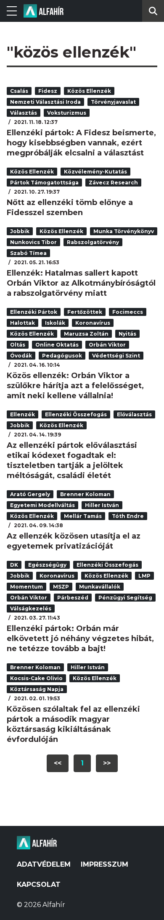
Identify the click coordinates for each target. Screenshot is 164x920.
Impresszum (104, 864)
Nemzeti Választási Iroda (45, 102)
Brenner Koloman (85, 494)
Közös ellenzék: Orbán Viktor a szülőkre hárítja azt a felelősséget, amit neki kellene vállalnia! (75, 385)
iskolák (55, 323)
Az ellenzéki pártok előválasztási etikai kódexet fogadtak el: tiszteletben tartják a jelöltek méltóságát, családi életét (72, 460)
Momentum (26, 587)
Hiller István (102, 505)
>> (107, 763)
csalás (19, 91)
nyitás (127, 334)
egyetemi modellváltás (42, 505)
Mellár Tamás (83, 516)
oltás (17, 345)
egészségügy (47, 565)
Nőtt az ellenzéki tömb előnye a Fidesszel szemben (70, 207)
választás (23, 113)
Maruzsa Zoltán (86, 334)
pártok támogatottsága (44, 182)
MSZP (61, 587)
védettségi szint (116, 355)
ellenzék (22, 414)
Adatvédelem (44, 864)
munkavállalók (99, 587)
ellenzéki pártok (33, 312)
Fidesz (47, 91)
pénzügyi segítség (125, 597)
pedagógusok (62, 355)
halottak (22, 323)
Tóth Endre (128, 516)
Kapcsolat (39, 884)
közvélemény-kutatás (95, 171)
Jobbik (19, 231)
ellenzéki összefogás (76, 414)
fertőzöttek (84, 312)
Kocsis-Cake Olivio (36, 678)
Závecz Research (113, 182)
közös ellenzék (89, 91)
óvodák (21, 355)
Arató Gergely (30, 494)
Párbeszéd (72, 597)
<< (57, 763)
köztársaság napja (36, 689)
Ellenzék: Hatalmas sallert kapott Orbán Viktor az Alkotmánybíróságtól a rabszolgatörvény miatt (81, 283)
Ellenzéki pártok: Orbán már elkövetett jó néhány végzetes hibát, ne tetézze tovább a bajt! (80, 638)
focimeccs (127, 312)
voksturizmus (66, 113)
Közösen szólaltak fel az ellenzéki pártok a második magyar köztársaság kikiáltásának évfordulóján (73, 724)
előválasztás (134, 414)
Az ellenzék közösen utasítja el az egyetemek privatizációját (73, 541)
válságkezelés (30, 608)
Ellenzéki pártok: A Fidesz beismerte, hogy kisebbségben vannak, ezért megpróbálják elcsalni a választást (81, 143)
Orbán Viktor (107, 345)
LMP (144, 576)
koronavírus (92, 323)
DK (14, 565)
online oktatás (57, 345)
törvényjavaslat (113, 102)
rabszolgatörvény (93, 242)
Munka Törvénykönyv (123, 231)
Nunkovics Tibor (33, 242)
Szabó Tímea (28, 253)
